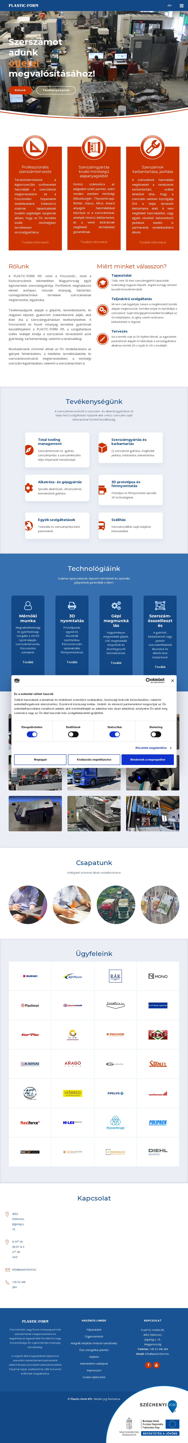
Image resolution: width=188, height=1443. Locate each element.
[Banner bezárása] (172, 680)
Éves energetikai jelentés (94, 1350)
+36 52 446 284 (158, 1349)
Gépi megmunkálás (94, 806)
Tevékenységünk (56, 90)
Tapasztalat (121, 275)
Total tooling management (50, 442)
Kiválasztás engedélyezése (94, 759)
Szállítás (118, 520)
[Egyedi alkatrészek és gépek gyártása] (31, 777)
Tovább (28, 662)
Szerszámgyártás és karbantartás (129, 442)
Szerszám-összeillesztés (152, 806)
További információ (35, 242)
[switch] (73, 734)
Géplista (94, 1356)
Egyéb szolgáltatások (56, 520)
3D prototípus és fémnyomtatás (125, 484)
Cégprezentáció (94, 1336)
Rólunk (20, 90)
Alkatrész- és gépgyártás (60, 482)
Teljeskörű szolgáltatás (131, 299)
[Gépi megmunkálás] (89, 818)
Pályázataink (93, 1329)
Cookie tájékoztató (94, 1377)
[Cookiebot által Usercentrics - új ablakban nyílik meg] (148, 680)
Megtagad (40, 759)
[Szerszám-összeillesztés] (148, 818)
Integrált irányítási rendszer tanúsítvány (94, 1343)
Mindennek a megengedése (147, 759)
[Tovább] (39, 777)
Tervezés (119, 331)
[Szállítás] (89, 777)
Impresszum (94, 1370)
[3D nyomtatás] (31, 818)
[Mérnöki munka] (148, 777)
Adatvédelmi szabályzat (94, 1363)
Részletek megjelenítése (151, 747)
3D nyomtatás (35, 806)
